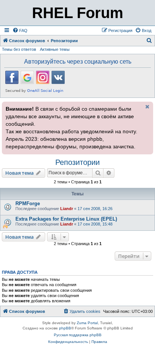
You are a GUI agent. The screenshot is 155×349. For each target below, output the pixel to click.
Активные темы (55, 49)
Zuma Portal (87, 323)
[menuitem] (19, 30)
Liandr (66, 208)
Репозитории (77, 162)
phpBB (65, 328)
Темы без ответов (19, 49)
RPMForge (27, 203)
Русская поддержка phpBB (78, 335)
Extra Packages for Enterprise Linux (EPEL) (66, 219)
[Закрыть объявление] (146, 106)
